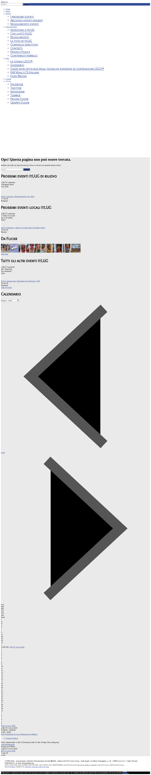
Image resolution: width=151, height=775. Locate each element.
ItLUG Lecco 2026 (17, 647)
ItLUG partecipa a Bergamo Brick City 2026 (17, 197)
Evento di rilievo (12, 738)
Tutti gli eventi (6, 288)
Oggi (3, 453)
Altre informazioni (8, 744)
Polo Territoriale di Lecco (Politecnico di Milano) (19, 734)
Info (7, 58)
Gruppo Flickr (19, 102)
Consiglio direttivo (24, 44)
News (8, 11)
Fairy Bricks (18, 76)
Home (8, 9)
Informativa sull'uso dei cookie (40, 767)
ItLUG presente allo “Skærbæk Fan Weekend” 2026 (20, 281)
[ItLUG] (4, 2)
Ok (125, 773)
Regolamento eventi (24, 24)
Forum (8, 79)
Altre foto (4, 254)
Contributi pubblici (24, 55)
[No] (128, 773)
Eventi (8, 14)
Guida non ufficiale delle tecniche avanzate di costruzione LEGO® (57, 69)
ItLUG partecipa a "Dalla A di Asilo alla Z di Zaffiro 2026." (23, 228)
